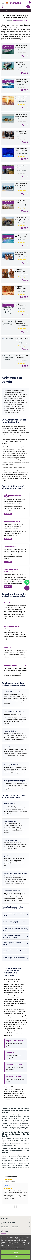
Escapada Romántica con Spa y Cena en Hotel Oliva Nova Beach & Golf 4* (21, 305)
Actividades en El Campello (19, 1124)
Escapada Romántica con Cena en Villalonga (22, 288)
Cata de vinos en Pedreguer (10, 1162)
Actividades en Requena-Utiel (19, 1127)
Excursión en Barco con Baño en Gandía (21, 253)
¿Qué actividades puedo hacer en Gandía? (15, 914)
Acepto (15, 1252)
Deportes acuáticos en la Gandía (18, 1140)
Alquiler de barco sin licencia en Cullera (21, 46)
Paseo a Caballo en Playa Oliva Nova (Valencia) (21, 184)
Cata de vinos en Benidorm (10, 1155)
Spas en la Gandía (7, 1138)
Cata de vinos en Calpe (15, 1157)
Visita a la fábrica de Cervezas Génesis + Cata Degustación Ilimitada (21, 357)
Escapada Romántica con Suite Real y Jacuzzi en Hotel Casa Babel (21, 322)
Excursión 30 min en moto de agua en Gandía (21, 81)
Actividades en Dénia (15, 1118)
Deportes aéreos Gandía (9, 1145)
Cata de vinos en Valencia (20, 1165)
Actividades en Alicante (9, 1115)
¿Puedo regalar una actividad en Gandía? (15, 943)
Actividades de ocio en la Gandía (19, 1144)
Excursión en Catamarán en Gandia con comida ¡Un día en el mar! (21, 63)
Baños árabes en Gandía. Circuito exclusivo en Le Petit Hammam (21, 150)
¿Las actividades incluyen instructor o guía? (15, 929)
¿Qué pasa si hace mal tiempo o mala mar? (15, 951)
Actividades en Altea (15, 1117)
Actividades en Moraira (8, 1129)
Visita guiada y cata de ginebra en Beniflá (21, 132)
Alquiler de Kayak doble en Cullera (21, 115)
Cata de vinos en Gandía (15, 1164)
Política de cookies (6, 1248)
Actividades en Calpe (9, 1122)
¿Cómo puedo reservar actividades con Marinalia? (15, 958)
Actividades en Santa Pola (10, 1125)
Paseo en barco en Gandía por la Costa (22, 339)
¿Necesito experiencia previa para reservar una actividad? (15, 922)
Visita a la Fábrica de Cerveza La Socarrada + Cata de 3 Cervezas (21, 167)
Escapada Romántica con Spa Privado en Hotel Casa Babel (21, 270)
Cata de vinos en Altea (22, 1160)
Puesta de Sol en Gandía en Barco (21, 98)
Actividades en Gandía (20, 1120)
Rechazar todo (15, 1257)
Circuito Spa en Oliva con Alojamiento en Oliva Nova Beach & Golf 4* (21, 201)
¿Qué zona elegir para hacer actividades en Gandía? (15, 936)
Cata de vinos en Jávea (18, 1158)
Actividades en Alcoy (22, 1129)
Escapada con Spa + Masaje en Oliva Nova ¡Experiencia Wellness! (22, 236)
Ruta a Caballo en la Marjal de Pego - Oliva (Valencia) (22, 219)
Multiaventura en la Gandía (9, 1142)
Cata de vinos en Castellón (10, 1167)
